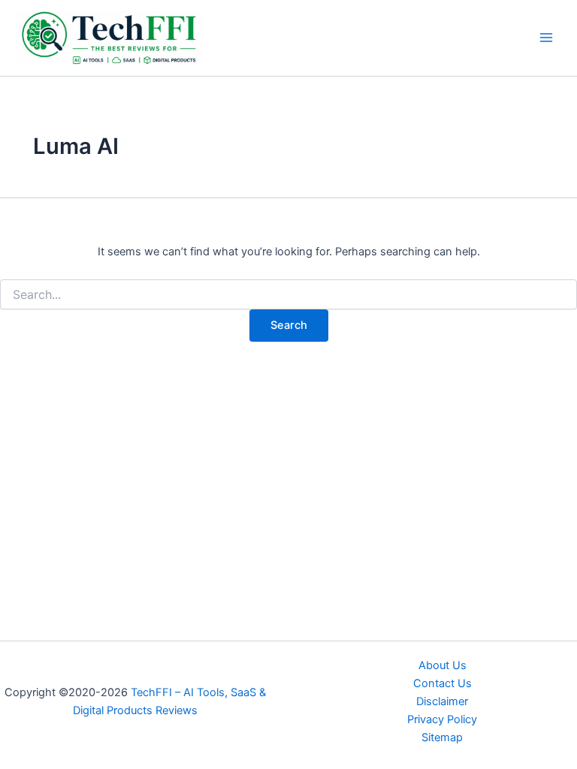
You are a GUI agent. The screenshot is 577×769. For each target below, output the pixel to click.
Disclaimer (442, 701)
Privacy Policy (442, 719)
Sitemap (442, 737)
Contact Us (442, 683)
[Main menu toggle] (546, 37)
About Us (442, 665)
